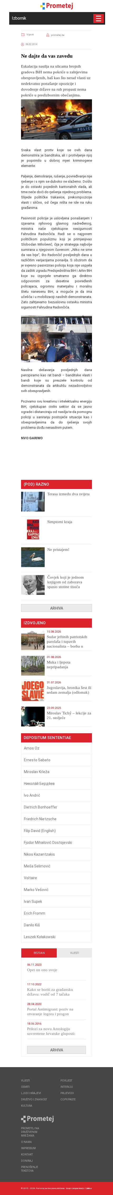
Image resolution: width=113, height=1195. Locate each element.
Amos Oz (31, 748)
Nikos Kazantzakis (39, 854)
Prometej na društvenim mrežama (30, 1132)
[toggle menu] (98, 18)
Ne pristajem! (58, 549)
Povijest (66, 1080)
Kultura (26, 1105)
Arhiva (56, 608)
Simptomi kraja (59, 522)
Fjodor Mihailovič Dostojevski (48, 842)
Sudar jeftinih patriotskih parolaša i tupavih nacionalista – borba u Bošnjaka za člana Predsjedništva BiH (67, 646)
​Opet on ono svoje (42, 970)
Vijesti (30, 34)
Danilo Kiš (32, 925)
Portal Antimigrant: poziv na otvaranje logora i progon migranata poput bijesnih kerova (53, 1014)
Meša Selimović (37, 866)
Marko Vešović (36, 890)
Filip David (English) (40, 831)
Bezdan (39, 953)
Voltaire (30, 878)
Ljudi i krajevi (31, 1093)
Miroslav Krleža (36, 772)
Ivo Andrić (32, 795)
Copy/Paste (68, 1099)
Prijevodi (67, 1093)
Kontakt (27, 1154)
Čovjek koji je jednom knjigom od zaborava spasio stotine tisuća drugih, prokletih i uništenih (65, 586)
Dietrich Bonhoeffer (40, 807)
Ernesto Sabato (37, 760)
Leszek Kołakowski (39, 937)
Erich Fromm (34, 913)
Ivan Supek (33, 901)
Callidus (88, 1188)
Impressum (28, 1148)
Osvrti (25, 1086)
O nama (26, 1141)
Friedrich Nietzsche (40, 819)
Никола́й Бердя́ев (39, 783)
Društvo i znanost (34, 1099)
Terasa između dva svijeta (68, 494)
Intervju (66, 1086)
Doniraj (27, 1160)
